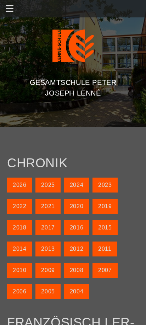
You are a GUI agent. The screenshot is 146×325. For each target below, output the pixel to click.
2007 (105, 270)
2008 (76, 270)
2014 (19, 249)
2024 (76, 185)
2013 (48, 249)
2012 (76, 249)
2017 (48, 227)
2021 (48, 206)
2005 (48, 291)
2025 (48, 185)
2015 (105, 227)
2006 (19, 291)
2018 (19, 227)
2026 (19, 185)
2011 (104, 249)
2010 (19, 270)
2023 (105, 185)
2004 (76, 291)
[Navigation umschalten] (9, 8)
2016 (76, 227)
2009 (48, 270)
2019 (105, 206)
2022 (19, 206)
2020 (76, 206)
